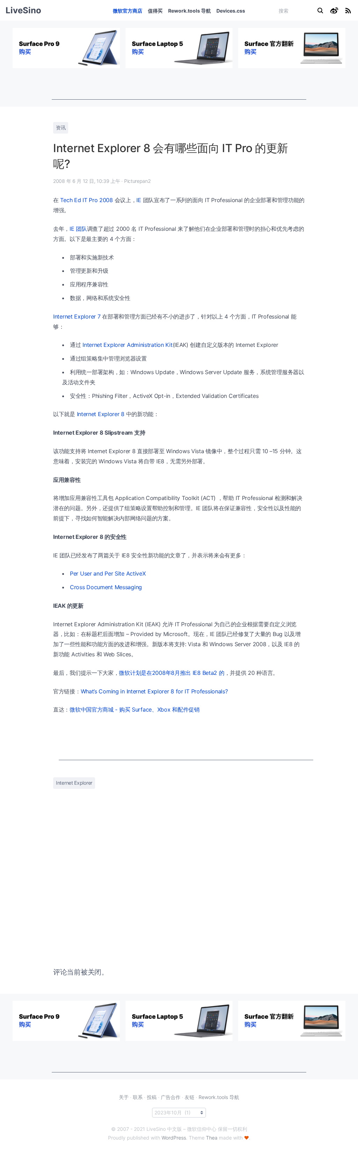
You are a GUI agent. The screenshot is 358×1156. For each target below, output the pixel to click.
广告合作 (170, 1097)
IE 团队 (78, 228)
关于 (124, 1097)
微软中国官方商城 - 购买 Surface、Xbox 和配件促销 (135, 709)
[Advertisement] (179, 84)
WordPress (174, 1138)
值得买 (155, 11)
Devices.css (230, 11)
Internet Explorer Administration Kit (127, 344)
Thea (211, 1138)
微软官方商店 (127, 11)
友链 (189, 1097)
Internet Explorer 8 (100, 414)
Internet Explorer (74, 783)
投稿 (152, 1097)
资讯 (60, 127)
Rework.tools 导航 (189, 11)
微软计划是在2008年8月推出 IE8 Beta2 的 (171, 672)
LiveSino (23, 10)
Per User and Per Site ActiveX (107, 573)
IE (138, 200)
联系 (138, 1097)
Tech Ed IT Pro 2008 (86, 200)
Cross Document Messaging (106, 587)
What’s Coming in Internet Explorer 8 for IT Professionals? (154, 691)
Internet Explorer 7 (76, 316)
